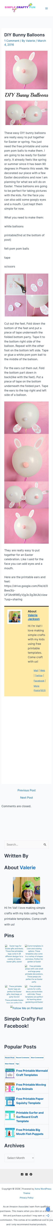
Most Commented (37, 1057)
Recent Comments (22, 1057)
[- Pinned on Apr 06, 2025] (14, 968)
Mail (36, 670)
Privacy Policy (26, 1197)
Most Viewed (9, 1064)
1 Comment (11, 40)
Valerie (28, 867)
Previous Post (27, 790)
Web (42, 670)
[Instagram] (26, 1174)
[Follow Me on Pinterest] (26, 1008)
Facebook (39, 680)
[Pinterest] (31, 1174)
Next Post (26, 797)
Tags (17, 1064)
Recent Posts (9, 1057)
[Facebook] (22, 1174)
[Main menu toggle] (46, 8)
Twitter (39, 675)
